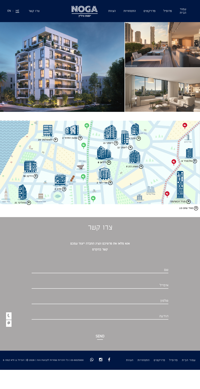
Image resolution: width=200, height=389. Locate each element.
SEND (100, 336)
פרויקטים (149, 11)
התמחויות (129, 11)
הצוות (112, 11)
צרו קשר (34, 11)
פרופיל (167, 11)
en (9, 11)
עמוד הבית (189, 360)
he (17, 11)
